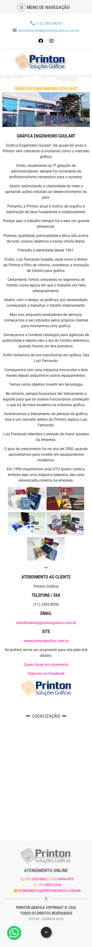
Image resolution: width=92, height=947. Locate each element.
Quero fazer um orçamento (46, 664)
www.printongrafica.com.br (46, 641)
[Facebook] (41, 41)
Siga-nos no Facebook (46, 673)
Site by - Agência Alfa (46, 919)
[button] (46, 932)
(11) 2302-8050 (49, 23)
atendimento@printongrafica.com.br (48, 30)
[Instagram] (51, 41)
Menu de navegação (48, 7)
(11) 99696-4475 (62, 879)
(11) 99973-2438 (50, 885)
